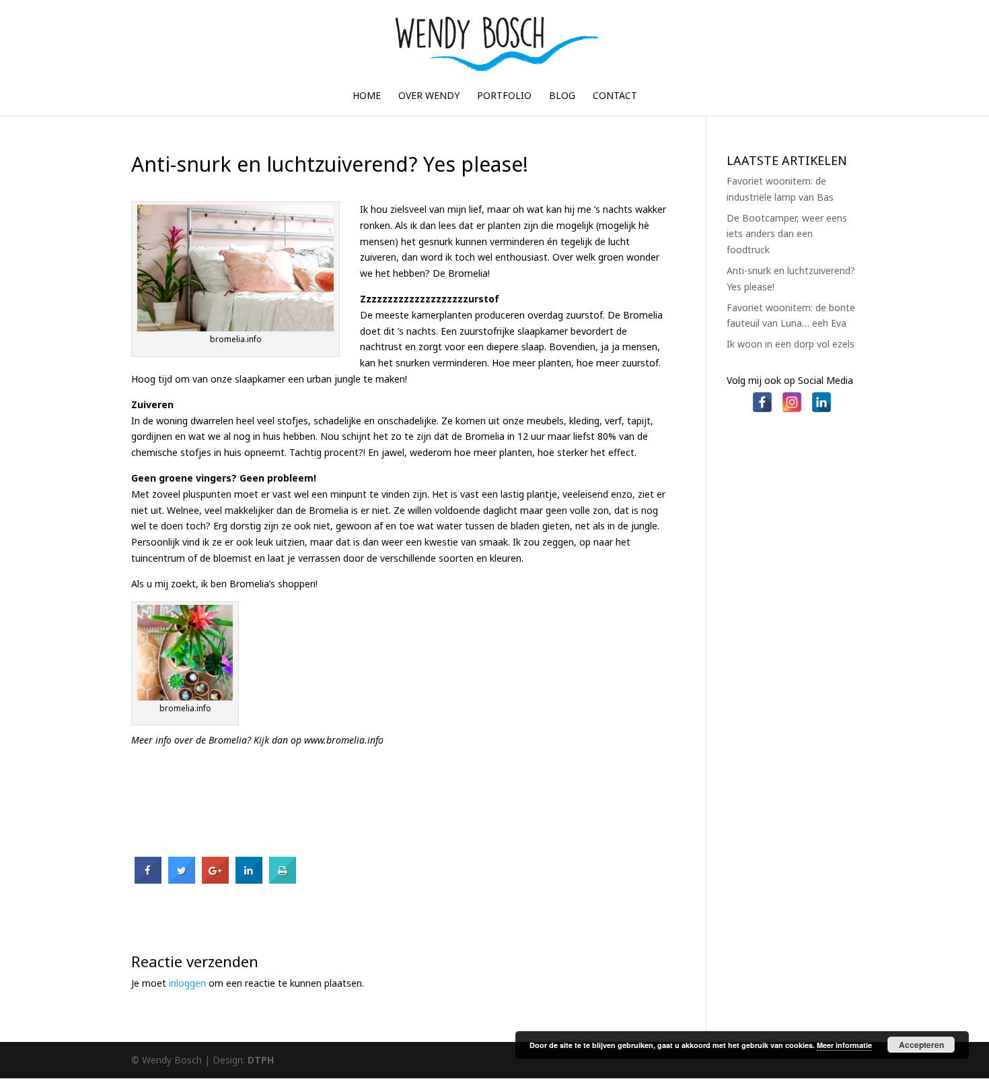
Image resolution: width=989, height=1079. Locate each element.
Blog (562, 96)
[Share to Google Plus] (215, 879)
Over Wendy (429, 96)
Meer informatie (844, 1045)
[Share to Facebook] (148, 879)
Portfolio (504, 96)
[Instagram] (791, 396)
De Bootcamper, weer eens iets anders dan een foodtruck (787, 234)
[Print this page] (282, 879)
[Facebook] (762, 396)
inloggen (187, 983)
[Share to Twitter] (181, 879)
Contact (615, 96)
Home (367, 96)
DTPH (261, 1059)
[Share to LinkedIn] (248, 879)
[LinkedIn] (821, 396)
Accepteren (921, 1045)
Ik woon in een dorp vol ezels (790, 343)
